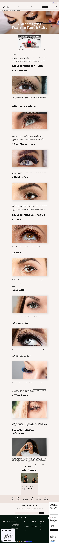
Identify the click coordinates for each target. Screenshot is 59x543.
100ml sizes (28, 390)
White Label (24, 530)
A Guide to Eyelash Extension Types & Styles (14, 10)
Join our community (43, 517)
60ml (23, 390)
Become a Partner (34, 523)
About (41, 523)
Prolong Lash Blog (6, 10)
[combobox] (54, 3)
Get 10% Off (54, 530)
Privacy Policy (9, 538)
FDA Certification (34, 526)
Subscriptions (44, 6)
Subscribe (41, 512)
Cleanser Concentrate (26, 523)
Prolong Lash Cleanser (16, 139)
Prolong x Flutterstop (26, 526)
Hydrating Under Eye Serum (26, 528)
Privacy (41, 526)
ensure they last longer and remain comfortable (34, 61)
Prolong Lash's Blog (40, 464)
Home (2, 10)
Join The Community (43, 530)
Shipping (41, 529)
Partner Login (51, 6)
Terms (54, 541)
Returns (41, 527)
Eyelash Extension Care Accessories (26, 532)
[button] (19, 7)
